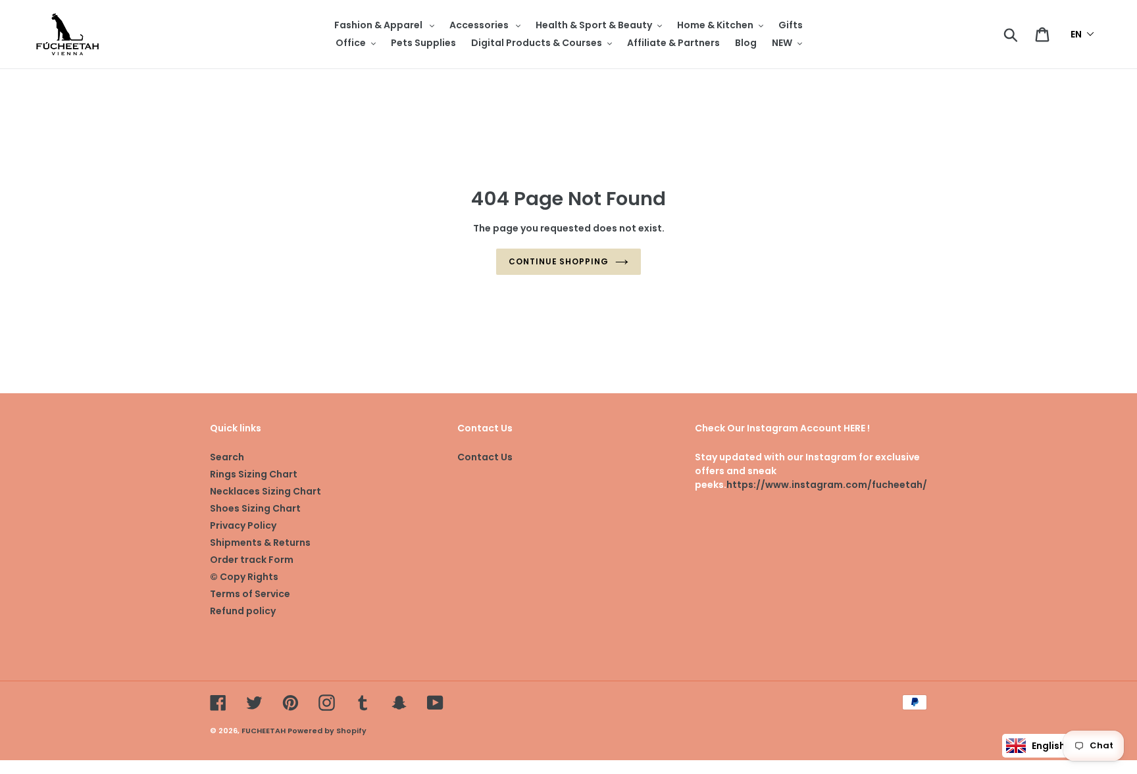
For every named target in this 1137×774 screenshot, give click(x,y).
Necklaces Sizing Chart (265, 491)
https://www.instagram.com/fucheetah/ (826, 484)
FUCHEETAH (263, 730)
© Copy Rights (244, 576)
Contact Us (485, 457)
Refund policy (243, 610)
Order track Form (251, 559)
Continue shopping (559, 261)
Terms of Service (250, 593)
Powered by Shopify (327, 730)
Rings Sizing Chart (253, 474)
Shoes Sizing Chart (255, 508)
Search (227, 457)
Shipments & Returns (260, 542)
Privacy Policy (243, 525)
